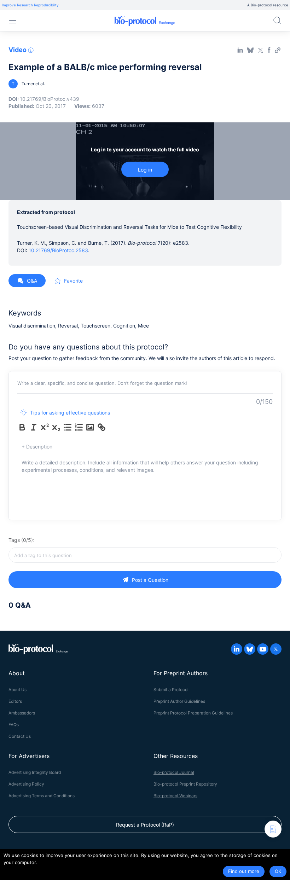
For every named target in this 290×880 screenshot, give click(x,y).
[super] (45, 427)
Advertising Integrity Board (34, 772)
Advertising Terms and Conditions (41, 795)
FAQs (13, 724)
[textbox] (145, 555)
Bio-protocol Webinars (175, 795)
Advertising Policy (26, 784)
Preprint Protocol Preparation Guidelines (193, 713)
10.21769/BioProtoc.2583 (58, 250)
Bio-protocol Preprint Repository (185, 784)
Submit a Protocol (170, 689)
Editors (15, 701)
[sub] (56, 427)
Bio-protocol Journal (173, 772)
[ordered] (79, 427)
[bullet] (67, 427)
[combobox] (145, 555)
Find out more (243, 871)
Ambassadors (21, 713)
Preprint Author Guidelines (179, 701)
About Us (17, 689)
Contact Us (19, 736)
